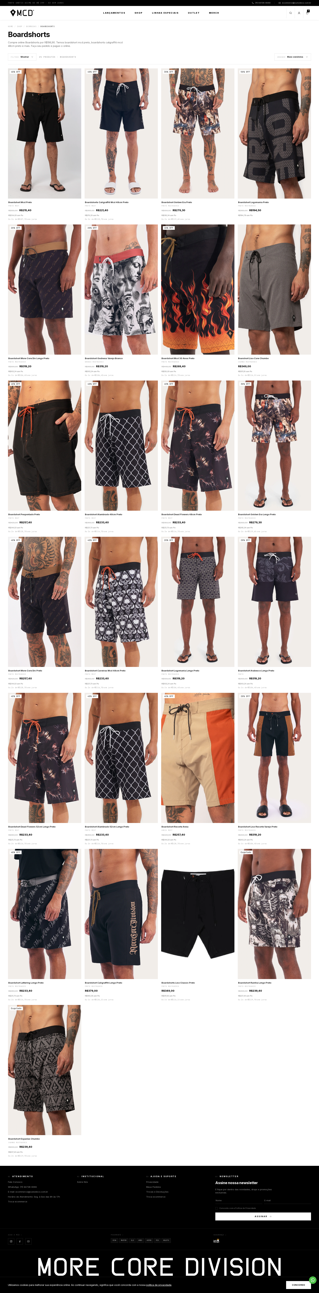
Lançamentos (114, 12)
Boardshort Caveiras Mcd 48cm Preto (105, 670)
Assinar (261, 1216)
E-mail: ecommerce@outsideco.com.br (28, 1191)
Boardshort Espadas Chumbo (24, 1138)
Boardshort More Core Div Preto (25, 670)
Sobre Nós (82, 1182)
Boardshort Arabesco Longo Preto (256, 670)
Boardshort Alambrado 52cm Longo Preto (107, 826)
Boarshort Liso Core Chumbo (253, 358)
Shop (139, 12)
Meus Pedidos (153, 1187)
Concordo (298, 1285)
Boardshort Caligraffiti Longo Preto (103, 982)
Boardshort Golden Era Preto (176, 202)
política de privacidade (158, 1285)
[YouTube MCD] (28, 1241)
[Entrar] (299, 13)
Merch (214, 12)
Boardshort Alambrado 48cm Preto (103, 514)
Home (10, 26)
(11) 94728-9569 (262, 3)
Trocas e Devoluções (157, 1191)
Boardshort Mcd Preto (20, 202)
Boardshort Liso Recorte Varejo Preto (257, 826)
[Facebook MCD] (20, 1241)
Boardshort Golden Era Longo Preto (257, 514)
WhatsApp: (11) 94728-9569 (22, 1187)
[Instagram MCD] (11, 1241)
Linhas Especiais (165, 12)
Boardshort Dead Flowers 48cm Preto (181, 514)
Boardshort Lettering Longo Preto (26, 982)
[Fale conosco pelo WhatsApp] (313, 1280)
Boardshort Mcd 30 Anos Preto (177, 358)
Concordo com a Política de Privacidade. (237, 1208)
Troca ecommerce (17, 1201)
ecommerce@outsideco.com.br (296, 3)
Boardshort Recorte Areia (174, 826)
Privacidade (152, 1182)
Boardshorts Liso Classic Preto (178, 982)
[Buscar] (290, 13)
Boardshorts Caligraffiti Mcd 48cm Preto (106, 202)
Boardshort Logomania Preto (253, 202)
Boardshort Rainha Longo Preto (254, 982)
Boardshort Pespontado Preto (24, 514)
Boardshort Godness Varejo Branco (104, 358)
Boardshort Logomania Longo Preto (180, 670)
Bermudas (31, 26)
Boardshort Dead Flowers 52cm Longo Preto (31, 826)
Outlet (194, 12)
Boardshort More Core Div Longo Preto (28, 358)
